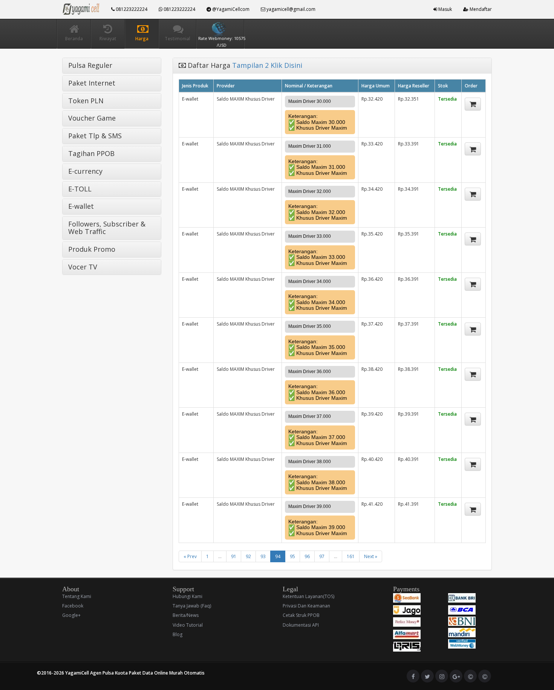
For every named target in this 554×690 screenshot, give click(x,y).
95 (292, 556)
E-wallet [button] (81, 206)
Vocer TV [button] (82, 266)
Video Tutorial (188, 625)
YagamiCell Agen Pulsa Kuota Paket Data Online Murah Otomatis (135, 673)
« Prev (190, 556)
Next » (370, 556)
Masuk (444, 9)
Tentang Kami (76, 596)
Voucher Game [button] (92, 117)
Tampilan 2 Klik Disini (267, 65)
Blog (177, 634)
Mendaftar (480, 9)
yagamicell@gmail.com (290, 9)
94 (277, 556)
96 (307, 556)
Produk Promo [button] (91, 249)
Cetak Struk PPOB (301, 615)
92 (248, 556)
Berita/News (186, 615)
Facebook (72, 606)
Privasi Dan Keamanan (306, 606)
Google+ (71, 615)
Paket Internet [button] (91, 82)
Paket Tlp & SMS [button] (95, 135)
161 (351, 556)
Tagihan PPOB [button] (91, 153)
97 (321, 556)
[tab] (111, 65)
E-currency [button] (85, 171)
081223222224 (131, 9)
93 (263, 556)
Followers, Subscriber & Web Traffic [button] (106, 227)
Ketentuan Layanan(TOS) (308, 596)
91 (233, 556)
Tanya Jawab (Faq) (192, 606)
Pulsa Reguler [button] (90, 65)
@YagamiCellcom (230, 9)
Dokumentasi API (301, 625)
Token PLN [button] (86, 100)
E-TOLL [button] (80, 188)
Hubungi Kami (187, 596)
